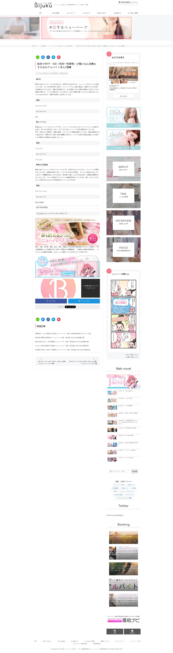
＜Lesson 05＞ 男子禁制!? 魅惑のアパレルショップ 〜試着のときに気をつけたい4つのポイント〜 (127, 422)
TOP (40, 13)
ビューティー (71, 13)
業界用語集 (96, 644)
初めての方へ (102, 13)
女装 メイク (125, 488)
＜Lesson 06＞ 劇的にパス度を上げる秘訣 (127, 413)
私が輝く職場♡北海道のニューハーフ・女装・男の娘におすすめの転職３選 (59, 337)
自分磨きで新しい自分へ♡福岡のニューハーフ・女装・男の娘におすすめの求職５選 (62, 350)
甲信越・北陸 (63, 73)
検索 (135, 471)
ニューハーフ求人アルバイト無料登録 (46, 73)
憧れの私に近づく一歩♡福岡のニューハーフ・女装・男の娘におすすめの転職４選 (62, 342)
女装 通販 (115, 488)
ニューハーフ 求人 (119, 484)
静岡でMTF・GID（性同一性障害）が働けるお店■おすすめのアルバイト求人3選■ (83, 362)
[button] (86, 39)
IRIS (36, 117)
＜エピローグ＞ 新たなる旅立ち (125, 391)
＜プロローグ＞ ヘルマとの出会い (126, 457)
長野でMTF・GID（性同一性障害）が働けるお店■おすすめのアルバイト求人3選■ (52, 362)
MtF (115, 491)
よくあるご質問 (133, 13)
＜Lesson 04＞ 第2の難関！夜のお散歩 (127, 428)
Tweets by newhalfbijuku (115, 515)
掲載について (105, 641)
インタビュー (86, 13)
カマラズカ (38, 160)
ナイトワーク (130, 494)
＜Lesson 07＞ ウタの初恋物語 (125, 405)
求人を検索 (55, 13)
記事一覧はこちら (132, 357)
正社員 (134, 488)
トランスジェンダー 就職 (124, 498)
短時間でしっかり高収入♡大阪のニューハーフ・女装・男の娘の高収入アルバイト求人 (63, 333)
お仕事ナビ (117, 13)
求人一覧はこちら (132, 354)
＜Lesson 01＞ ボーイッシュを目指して (127, 450)
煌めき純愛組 (39, 202)
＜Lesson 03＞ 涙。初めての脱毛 (125, 435)
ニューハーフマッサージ (127, 491)
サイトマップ (119, 641)
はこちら (129, 2)
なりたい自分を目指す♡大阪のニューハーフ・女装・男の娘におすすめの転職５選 (62, 346)
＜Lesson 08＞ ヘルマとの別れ (125, 398)
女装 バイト (131, 484)
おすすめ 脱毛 (119, 494)
